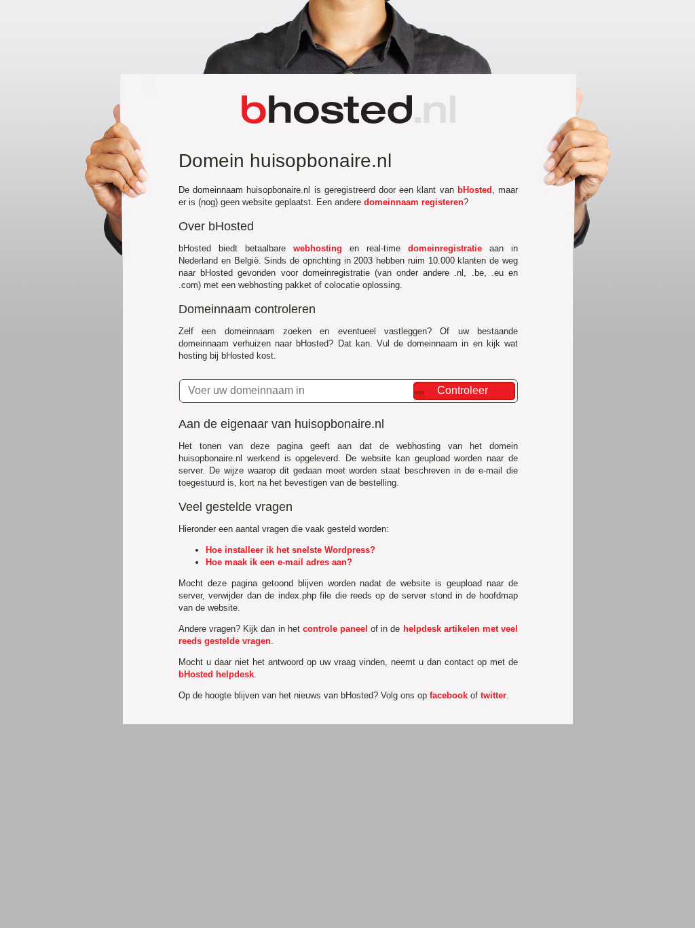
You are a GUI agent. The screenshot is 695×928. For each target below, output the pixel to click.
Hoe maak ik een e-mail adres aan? (279, 562)
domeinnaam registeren (414, 202)
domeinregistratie (445, 248)
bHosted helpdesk (216, 674)
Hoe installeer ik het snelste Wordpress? (290, 550)
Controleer (462, 390)
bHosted (474, 190)
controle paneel (335, 629)
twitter (493, 695)
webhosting (317, 248)
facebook (449, 695)
